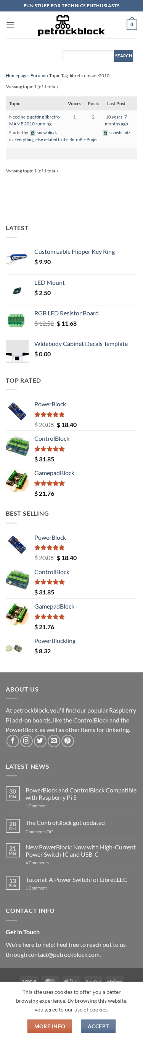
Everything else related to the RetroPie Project (57, 139)
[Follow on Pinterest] (67, 741)
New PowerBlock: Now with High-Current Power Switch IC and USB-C (81, 850)
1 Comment (48, 805)
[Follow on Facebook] (12, 741)
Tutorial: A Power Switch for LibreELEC (76, 879)
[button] (10, 24)
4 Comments (49, 862)
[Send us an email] (54, 741)
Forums (38, 75)
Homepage (16, 75)
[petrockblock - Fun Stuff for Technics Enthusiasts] (71, 24)
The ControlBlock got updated (65, 822)
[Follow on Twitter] (40, 741)
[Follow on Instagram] (26, 741)
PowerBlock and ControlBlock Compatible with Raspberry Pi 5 (81, 793)
